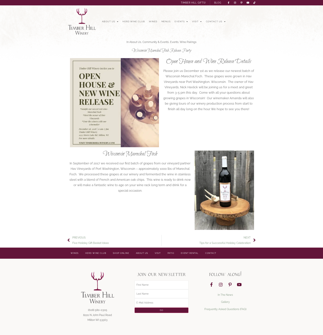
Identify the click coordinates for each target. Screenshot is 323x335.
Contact (210, 253)
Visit (195, 21)
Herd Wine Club (133, 21)
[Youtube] (239, 284)
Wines (153, 21)
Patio (171, 253)
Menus (166, 21)
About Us (108, 21)
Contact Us (214, 21)
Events (180, 21)
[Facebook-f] (211, 284)
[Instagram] (221, 284)
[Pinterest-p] (230, 284)
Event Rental (190, 253)
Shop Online (121, 253)
